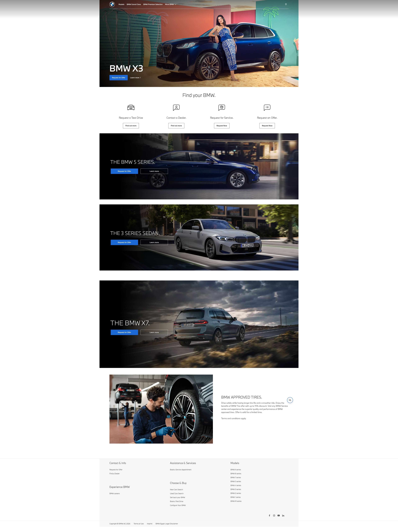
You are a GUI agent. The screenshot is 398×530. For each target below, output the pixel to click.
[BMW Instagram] (274, 515)
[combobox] (290, 400)
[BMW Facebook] (269, 515)
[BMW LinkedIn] (283, 515)
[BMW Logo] (112, 4)
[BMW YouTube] (278, 515)
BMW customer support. (264, 398)
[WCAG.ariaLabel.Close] (283, 388)
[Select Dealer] (286, 4)
